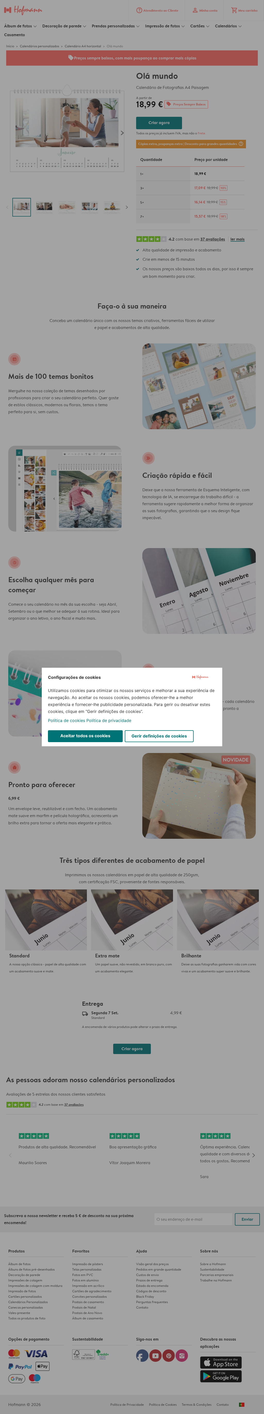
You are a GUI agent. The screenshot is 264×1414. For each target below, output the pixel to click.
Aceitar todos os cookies (85, 735)
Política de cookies (66, 720)
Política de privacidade (108, 720)
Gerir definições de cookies (159, 736)
